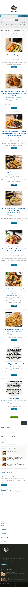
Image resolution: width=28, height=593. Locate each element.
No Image (2, 429)
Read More (4, 485)
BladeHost (11, 583)
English (19, 137)
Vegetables (3, 523)
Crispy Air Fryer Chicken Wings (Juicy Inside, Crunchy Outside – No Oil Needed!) (14, 291)
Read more (14, 67)
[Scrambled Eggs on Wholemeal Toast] (13, 354)
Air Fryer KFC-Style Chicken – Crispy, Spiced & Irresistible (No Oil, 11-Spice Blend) (14, 93)
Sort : (6, 33)
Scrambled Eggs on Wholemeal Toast (14, 364)
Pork (20, 24)
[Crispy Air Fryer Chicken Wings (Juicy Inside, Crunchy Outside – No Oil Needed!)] (13, 279)
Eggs (3, 24)
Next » (16, 416)
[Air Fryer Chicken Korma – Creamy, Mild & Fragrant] (13, 198)
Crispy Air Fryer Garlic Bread (14, 172)
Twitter (25, 16)
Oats (9, 24)
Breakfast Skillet (14, 398)
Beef (13, 22)
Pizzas (16, 24)
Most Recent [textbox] (15, 33)
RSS (26, 16)
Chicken (24, 22)
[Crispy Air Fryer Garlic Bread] (13, 162)
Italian (20, 174)
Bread (16, 22)
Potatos (23, 24)
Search (24, 423)
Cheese (20, 22)
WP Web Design (18, 583)
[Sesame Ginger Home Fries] (13, 319)
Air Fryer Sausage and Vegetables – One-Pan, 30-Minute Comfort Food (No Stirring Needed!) (14, 249)
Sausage (14, 26)
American (20, 97)
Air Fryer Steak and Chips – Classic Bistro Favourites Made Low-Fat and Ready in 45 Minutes (14, 133)
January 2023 (3, 541)
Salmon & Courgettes (14, 55)
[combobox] (15, 33)
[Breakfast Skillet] (13, 388)
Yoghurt (2, 525)
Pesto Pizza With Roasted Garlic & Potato (10, 476)
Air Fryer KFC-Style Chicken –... (12, 578)
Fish (6, 24)
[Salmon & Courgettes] (13, 44)
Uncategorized (3, 533)
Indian (20, 212)
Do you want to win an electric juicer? (8, 432)
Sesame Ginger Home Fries (14, 329)
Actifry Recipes (15, 585)
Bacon (9, 22)
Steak (18, 26)
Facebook (23, 16)
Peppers (12, 24)
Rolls (10, 26)
